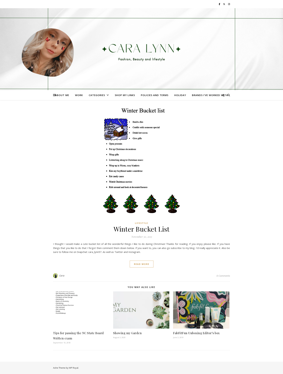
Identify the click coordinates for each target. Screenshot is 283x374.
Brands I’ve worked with (210, 95)
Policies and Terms (154, 95)
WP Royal (73, 367)
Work (79, 95)
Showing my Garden (127, 333)
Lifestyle (141, 223)
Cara (62, 275)
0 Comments (223, 275)
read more (141, 264)
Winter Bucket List (142, 229)
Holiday (180, 95)
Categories (97, 95)
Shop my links (125, 95)
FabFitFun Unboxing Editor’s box (196, 333)
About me (62, 95)
